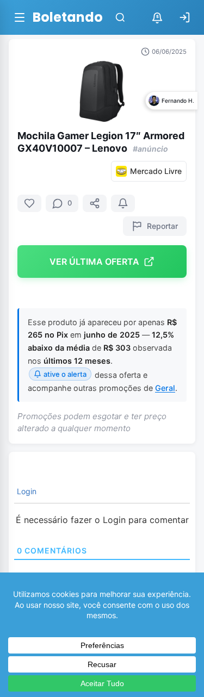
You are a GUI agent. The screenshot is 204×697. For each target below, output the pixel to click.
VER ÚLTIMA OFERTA (94, 261)
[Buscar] (120, 17)
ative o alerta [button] (65, 374)
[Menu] (19, 17)
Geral (165, 388)
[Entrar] (184, 17)
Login (25, 491)
